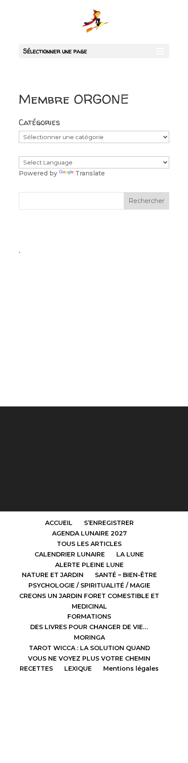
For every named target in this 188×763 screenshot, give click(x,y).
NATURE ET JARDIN (53, 575)
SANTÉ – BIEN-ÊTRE (126, 575)
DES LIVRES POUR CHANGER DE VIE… (89, 627)
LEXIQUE (78, 668)
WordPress (143, 705)
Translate (90, 173)
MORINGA (89, 637)
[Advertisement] (94, 320)
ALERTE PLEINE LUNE (89, 565)
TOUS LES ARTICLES (89, 544)
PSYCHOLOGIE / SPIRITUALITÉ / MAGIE (89, 585)
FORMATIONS (89, 616)
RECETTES (36, 668)
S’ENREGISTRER (109, 523)
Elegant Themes (75, 705)
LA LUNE (130, 554)
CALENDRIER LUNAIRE (70, 554)
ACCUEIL (59, 523)
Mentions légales (131, 668)
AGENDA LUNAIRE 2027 (89, 533)
